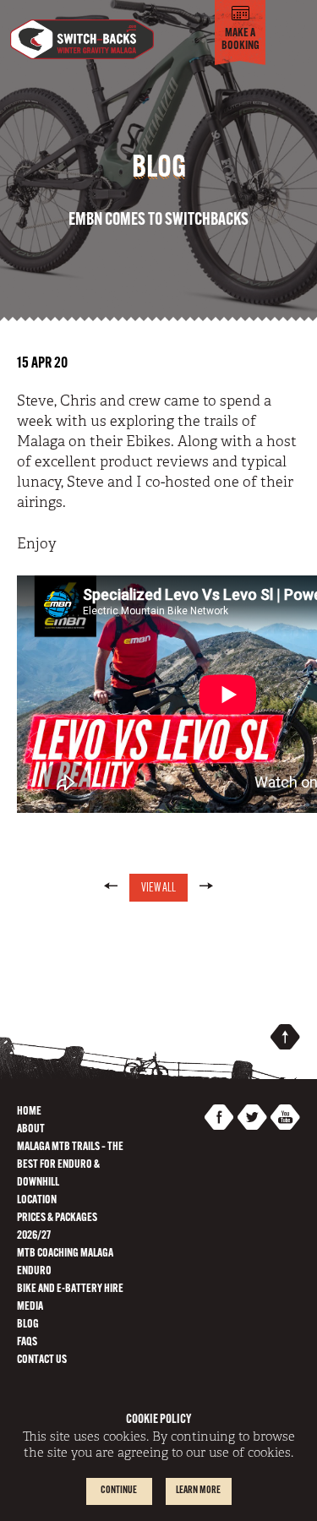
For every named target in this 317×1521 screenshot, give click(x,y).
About (31, 1129)
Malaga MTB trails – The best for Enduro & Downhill (70, 1165)
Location (37, 1200)
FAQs (27, 1342)
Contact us (42, 1360)
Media (30, 1306)
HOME (29, 1111)
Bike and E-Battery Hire (70, 1289)
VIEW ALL (158, 888)
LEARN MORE (198, 1491)
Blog (28, 1324)
